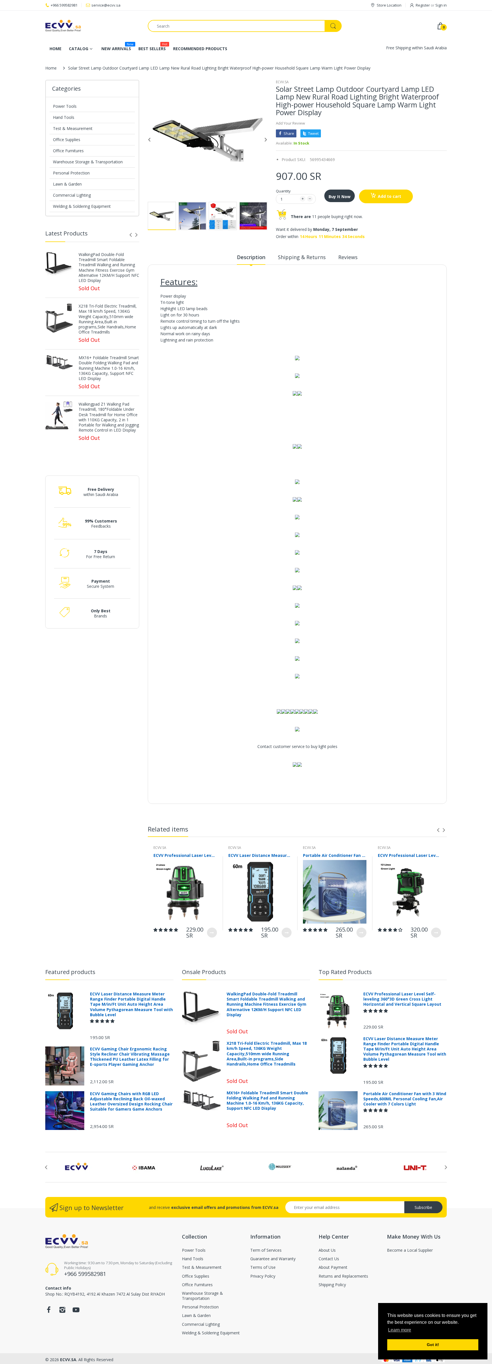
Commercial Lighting (72, 195)
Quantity (283, 191)
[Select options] (212, 933)
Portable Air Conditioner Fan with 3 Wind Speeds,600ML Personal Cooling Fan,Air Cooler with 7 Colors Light (334, 855)
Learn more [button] (399, 1330)
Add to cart (389, 196)
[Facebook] (48, 1311)
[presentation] (131, 235)
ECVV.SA (282, 82)
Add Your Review (290, 123)
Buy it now (339, 196)
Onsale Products (204, 972)
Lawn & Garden (67, 184)
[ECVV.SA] (92, 26)
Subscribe (423, 1207)
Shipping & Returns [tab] (302, 257)
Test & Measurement (73, 128)
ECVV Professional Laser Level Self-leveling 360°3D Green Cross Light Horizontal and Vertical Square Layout (185, 855)
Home (51, 68)
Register (423, 5)
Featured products (70, 972)
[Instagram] (62, 1311)
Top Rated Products (345, 972)
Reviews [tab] (348, 257)
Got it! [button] (433, 1344)
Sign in (441, 5)
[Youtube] (76, 1311)
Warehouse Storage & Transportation (88, 161)
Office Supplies (66, 139)
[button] (166, 929)
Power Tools (65, 106)
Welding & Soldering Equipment (82, 206)
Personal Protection (71, 173)
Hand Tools (63, 117)
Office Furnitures (68, 150)
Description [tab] (251, 257)
